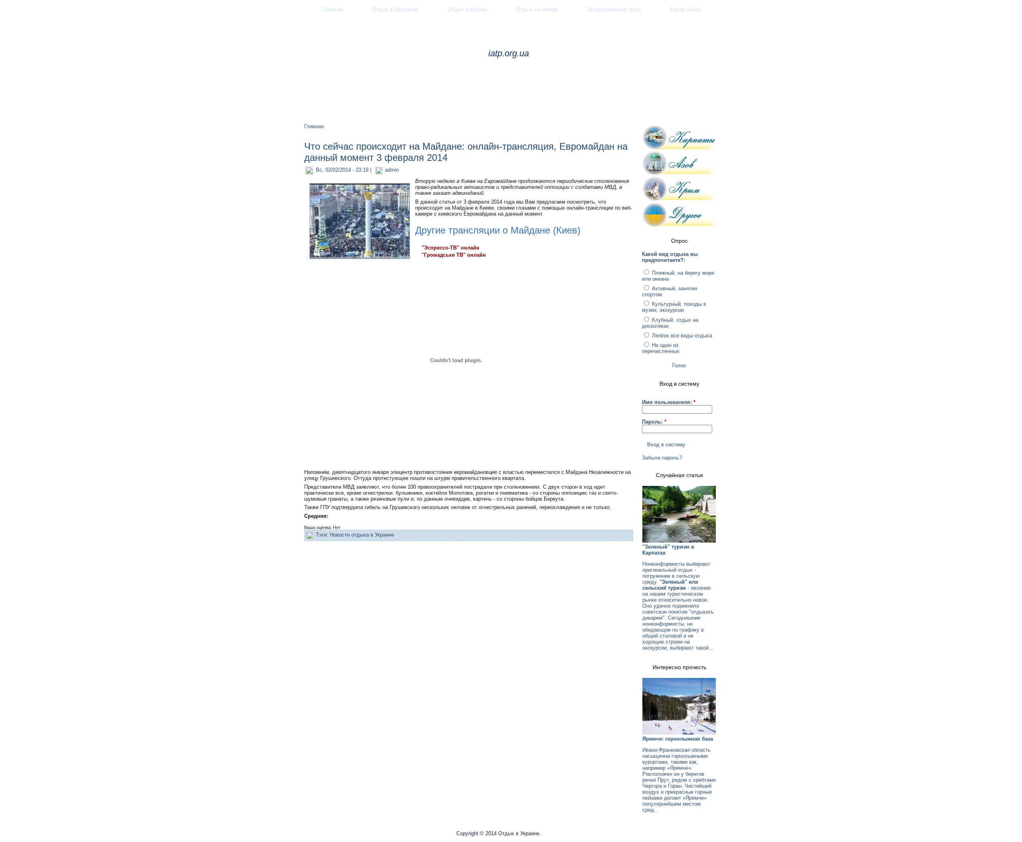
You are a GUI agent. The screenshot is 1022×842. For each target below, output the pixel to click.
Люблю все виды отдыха (681, 336)
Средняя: (316, 516)
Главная (314, 126)
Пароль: (654, 422)
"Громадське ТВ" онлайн (454, 255)
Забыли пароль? (662, 458)
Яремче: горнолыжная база (677, 739)
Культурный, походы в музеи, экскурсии (674, 307)
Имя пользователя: (668, 402)
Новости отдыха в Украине (362, 535)
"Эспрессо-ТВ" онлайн (450, 248)
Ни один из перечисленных (660, 348)
